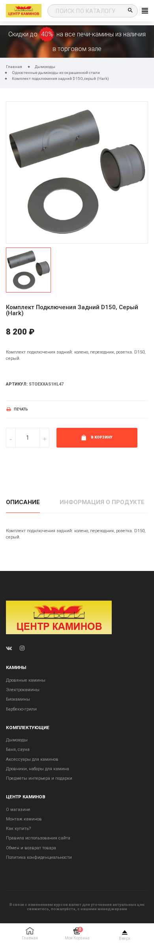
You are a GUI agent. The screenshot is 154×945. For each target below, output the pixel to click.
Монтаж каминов (24, 819)
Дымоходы (17, 740)
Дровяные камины (25, 680)
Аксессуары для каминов (32, 759)
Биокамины (18, 699)
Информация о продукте (102, 502)
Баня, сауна (18, 749)
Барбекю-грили (21, 709)
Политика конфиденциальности (39, 857)
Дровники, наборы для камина (37, 768)
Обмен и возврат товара (31, 847)
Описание (23, 502)
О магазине (18, 809)
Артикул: (17, 384)
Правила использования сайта (38, 838)
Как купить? (18, 828)
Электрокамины (22, 689)
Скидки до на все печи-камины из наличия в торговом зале (77, 41)
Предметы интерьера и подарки (39, 778)
